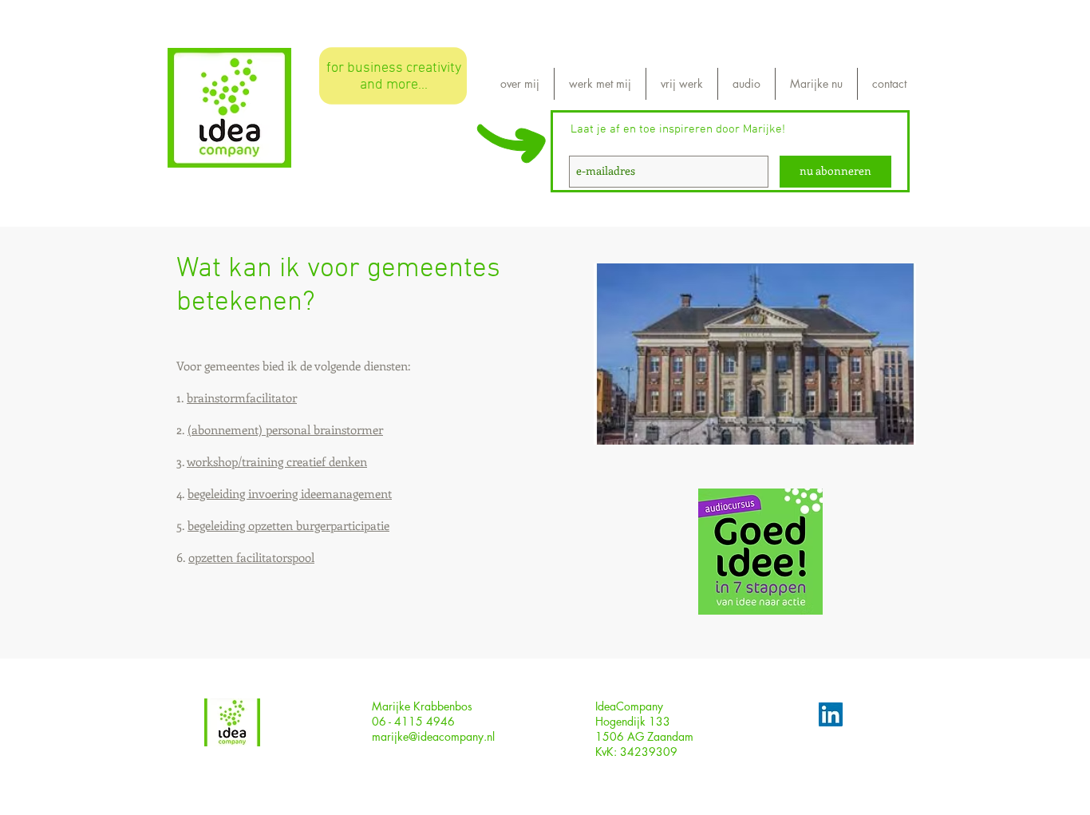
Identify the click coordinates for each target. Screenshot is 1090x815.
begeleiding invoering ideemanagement (290, 493)
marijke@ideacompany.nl (433, 736)
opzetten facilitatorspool (251, 557)
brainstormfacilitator (242, 398)
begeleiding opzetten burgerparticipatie (288, 525)
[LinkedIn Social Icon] (831, 714)
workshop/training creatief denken (277, 461)
